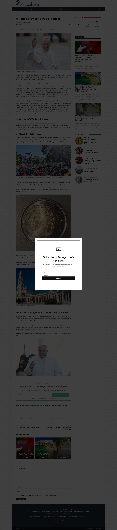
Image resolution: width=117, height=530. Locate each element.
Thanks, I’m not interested (58, 292)
